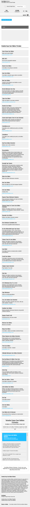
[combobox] (21, 6)
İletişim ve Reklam (4, 504)
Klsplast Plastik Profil (7, 315)
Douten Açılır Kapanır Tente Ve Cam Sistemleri (12, 117)
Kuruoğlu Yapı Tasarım (7, 163)
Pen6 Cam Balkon (6, 345)
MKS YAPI (4, 58)
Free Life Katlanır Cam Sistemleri (9, 299)
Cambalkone (5, 134)
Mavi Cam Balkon (6, 80)
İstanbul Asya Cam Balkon (6, 19)
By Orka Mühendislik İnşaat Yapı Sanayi (11, 228)
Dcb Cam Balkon (6, 405)
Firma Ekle (6, 11)
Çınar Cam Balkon (6, 73)
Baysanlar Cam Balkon (7, 215)
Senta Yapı (4, 370)
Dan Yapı (4, 397)
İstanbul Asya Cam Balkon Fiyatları (8, 499)
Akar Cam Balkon (6, 182)
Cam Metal (4, 249)
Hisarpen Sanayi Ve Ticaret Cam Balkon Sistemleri (11, 206)
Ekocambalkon (5, 150)
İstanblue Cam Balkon (7, 308)
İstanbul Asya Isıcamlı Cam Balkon (8, 500)
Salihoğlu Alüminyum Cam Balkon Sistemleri (12, 353)
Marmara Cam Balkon (7, 322)
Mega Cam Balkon (6, 329)
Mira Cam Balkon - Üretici (8, 379)
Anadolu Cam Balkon (6, 105)
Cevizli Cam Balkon (6, 256)
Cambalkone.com (6, 126)
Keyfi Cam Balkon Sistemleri (8, 143)
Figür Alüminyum (6, 292)
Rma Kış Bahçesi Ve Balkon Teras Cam (11, 359)
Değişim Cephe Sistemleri (8, 266)
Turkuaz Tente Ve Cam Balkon (9, 239)
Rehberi (8, 2)
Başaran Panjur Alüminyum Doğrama (10, 197)
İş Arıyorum (17, 11)
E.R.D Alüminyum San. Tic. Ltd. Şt (9, 283)
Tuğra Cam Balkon (6, 98)
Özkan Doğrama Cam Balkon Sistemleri (11, 336)
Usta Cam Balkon (6, 189)
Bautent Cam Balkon (6, 66)
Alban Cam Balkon (6, 176)
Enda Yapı (4, 273)
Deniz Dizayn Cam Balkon (8, 51)
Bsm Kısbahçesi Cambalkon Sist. (9, 222)
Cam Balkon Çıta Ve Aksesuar (9, 412)
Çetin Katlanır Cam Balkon (8, 386)
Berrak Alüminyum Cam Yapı (8, 89)
